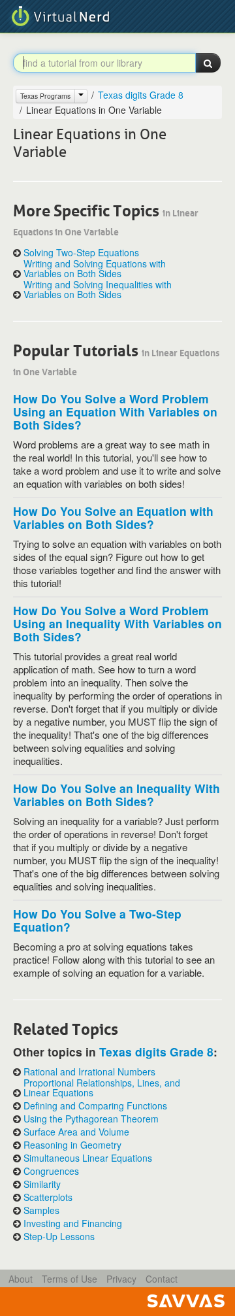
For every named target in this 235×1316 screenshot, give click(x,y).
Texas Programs (45, 96)
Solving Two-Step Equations (81, 253)
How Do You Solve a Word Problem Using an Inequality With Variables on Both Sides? (117, 623)
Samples (41, 1210)
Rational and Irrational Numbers (89, 1072)
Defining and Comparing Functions (95, 1106)
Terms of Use (69, 1278)
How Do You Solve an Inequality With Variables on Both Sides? (116, 794)
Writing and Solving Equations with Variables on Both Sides (95, 268)
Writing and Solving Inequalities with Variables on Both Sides (98, 289)
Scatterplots (48, 1197)
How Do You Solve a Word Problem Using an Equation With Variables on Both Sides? (115, 411)
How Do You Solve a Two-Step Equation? (97, 920)
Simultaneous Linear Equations (88, 1158)
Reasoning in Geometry (72, 1145)
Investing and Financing (73, 1223)
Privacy (121, 1278)
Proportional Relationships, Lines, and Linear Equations (102, 1088)
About (20, 1278)
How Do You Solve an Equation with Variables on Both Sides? (113, 517)
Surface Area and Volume (76, 1132)
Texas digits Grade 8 (140, 94)
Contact (162, 1278)
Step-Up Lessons (59, 1236)
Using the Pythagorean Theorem (91, 1119)
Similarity (42, 1184)
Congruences (51, 1171)
